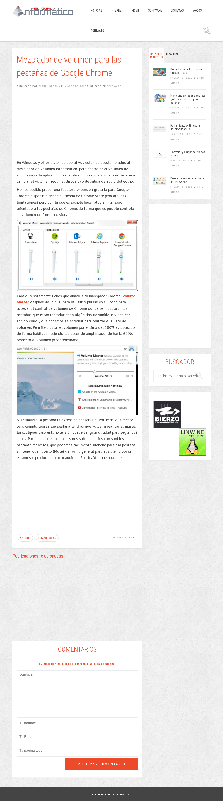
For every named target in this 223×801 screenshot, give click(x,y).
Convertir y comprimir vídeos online (187, 153)
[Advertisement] (79, 126)
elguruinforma (49, 86)
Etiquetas (172, 53)
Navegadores (47, 538)
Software (155, 10)
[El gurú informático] (46, 11)
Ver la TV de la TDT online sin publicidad (186, 71)
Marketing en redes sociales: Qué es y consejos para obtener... (187, 99)
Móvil (135, 10)
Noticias (96, 10)
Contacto (97, 31)
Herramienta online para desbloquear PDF (185, 127)
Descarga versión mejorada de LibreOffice (187, 180)
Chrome (25, 538)
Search (207, 31)
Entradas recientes (156, 55)
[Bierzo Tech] (167, 414)
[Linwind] (192, 442)
